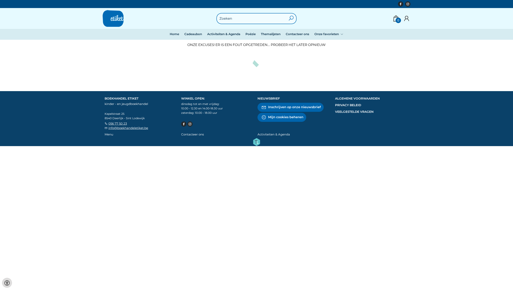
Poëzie (250, 34)
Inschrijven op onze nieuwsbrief (294, 107)
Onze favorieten (327, 34)
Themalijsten (271, 34)
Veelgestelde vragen (354, 112)
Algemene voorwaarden (357, 98)
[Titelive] (256, 141)
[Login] (406, 18)
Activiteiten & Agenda (223, 34)
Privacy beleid (348, 105)
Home (174, 34)
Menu (109, 134)
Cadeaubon (193, 34)
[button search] (291, 18)
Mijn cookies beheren (285, 117)
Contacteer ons (297, 34)
